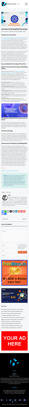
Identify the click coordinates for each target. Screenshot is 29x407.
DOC (9, 195)
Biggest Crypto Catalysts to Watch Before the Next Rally (12, 319)
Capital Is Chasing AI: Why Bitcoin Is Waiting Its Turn (11, 323)
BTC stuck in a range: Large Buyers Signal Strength (11, 313)
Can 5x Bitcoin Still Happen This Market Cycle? (10, 315)
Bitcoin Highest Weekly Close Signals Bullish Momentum (12, 311)
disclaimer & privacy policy (14, 376)
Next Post (25, 219)
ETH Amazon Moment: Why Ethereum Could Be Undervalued (13, 317)
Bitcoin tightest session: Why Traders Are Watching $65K (12, 309)
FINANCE (20, 31)
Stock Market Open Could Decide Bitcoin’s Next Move (11, 328)
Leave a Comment (4, 31)
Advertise (14, 373)
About (3, 192)
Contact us (14, 375)
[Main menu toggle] (26, 4)
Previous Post (4, 219)
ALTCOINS (11, 31)
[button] (18, 4)
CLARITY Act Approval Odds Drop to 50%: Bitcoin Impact (12, 326)
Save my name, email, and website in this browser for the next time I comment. (23, 247)
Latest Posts (8, 192)
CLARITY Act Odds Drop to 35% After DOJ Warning (10, 321)
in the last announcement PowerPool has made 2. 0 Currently (13, 72)
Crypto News (15, 31)
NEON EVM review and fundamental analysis (10, 171)
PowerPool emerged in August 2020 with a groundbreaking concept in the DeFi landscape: (14, 38)
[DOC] (5, 198)
